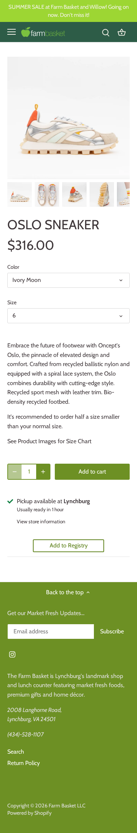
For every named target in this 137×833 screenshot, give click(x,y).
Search (15, 751)
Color (13, 267)
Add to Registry (69, 545)
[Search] (106, 32)
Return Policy (23, 763)
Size (11, 302)
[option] (19, 194)
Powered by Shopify (29, 813)
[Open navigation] (11, 32)
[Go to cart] (121, 32)
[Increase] (43, 471)
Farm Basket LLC (67, 805)
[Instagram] (12, 654)
